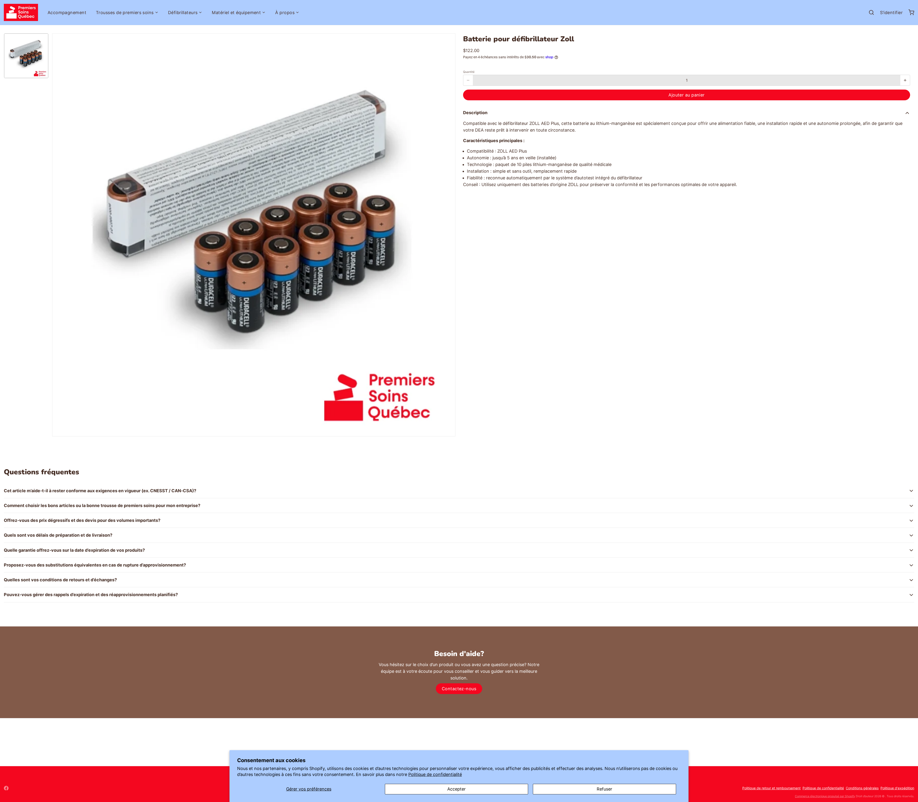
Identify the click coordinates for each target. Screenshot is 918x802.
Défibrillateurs (183, 12)
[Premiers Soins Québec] (21, 12)
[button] (686, 95)
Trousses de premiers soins (125, 12)
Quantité (469, 72)
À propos (285, 12)
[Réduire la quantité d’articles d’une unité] (468, 80)
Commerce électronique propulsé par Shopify (825, 796)
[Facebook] (6, 788)
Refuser (604, 788)
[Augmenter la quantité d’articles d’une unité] (905, 80)
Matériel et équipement (236, 12)
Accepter (456, 788)
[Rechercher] (869, 12)
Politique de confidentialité (435, 774)
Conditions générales (862, 788)
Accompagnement (67, 12)
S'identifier (891, 12)
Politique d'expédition (897, 788)
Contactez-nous (459, 688)
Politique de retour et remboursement (771, 788)
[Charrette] (909, 12)
